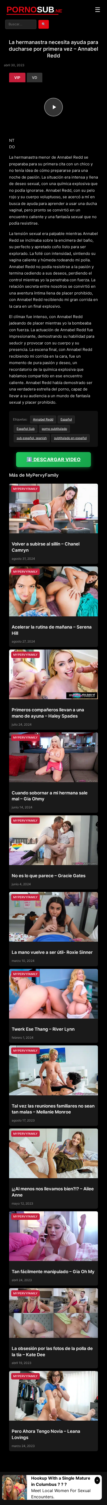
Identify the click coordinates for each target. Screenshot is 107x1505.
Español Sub (26, 429)
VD (34, 77)
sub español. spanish (32, 438)
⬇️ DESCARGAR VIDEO (53, 459)
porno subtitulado (54, 429)
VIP (17, 77)
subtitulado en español (70, 438)
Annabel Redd (43, 419)
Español (66, 419)
